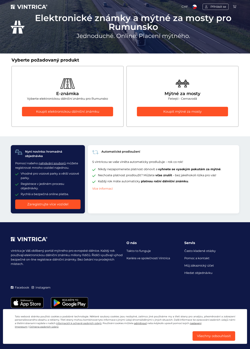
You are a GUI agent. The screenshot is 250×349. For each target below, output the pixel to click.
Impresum (21, 326)
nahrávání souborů (52, 163)
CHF (185, 6)
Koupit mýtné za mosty (182, 112)
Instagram (43, 287)
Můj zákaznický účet (199, 265)
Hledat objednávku (198, 273)
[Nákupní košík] (234, 6)
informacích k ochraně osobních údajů (79, 323)
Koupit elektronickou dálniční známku (67, 112)
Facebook (22, 287)
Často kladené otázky (200, 251)
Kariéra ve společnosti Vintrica (148, 258)
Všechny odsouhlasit (214, 336)
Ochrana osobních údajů (44, 326)
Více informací (102, 188)
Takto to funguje (138, 251)
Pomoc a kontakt (197, 258)
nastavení (195, 323)
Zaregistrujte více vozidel (47, 204)
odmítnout (140, 323)
